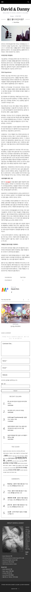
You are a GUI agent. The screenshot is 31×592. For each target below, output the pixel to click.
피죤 (10, 472)
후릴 (15, 472)
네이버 (9, 460)
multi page (23, 453)
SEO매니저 (10, 455)
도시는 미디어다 (15, 326)
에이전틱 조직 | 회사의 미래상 (16, 410)
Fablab (4, 453)
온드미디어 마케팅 (21, 467)
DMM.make (23, 451)
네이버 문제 (14, 461)
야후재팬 (26, 465)
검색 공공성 (11, 458)
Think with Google (20, 455)
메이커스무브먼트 (24, 463)
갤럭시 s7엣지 (5, 458)
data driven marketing (16, 451)
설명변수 (10, 465)
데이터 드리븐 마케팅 (20, 461)
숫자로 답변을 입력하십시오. (9, 380)
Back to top (14, 588)
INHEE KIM (12, 498)
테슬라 (5, 472)
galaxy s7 (8, 453)
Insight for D (18, 453)
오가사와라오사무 (6, 467)
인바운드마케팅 (12, 470)
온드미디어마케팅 (12, 467)
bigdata (4, 451)
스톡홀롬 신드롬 (15, 465)
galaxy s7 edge (12, 453)
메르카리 (19, 463)
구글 (6, 461)
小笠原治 (26, 455)
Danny (10, 484)
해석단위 (12, 472)
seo (6, 455)
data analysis (8, 451)
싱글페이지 (20, 465)
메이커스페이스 (5, 465)
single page (14, 455)
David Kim (16, 22)
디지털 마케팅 (13, 463)
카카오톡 (21, 470)
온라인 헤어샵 (5, 470)
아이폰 (23, 465)
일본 (18, 470)
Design (12, 16)
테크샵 (8, 472)
